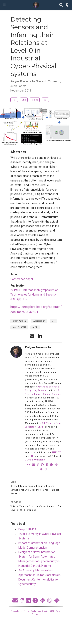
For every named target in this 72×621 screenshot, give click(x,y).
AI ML (35, 327)
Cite (24, 100)
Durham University (34, 459)
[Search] (61, 5)
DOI (45, 100)
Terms (26, 611)
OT (53, 321)
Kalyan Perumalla (22, 81)
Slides (34, 100)
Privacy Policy (16, 611)
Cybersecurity (39, 321)
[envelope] (32, 336)
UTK (54, 452)
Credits (45, 611)
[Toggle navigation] (4, 5)
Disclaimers (35, 611)
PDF (14, 100)
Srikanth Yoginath (48, 81)
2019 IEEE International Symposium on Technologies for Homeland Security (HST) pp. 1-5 (34, 294)
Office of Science (51, 394)
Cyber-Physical (19, 321)
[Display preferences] (67, 5)
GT (59, 452)
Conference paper (21, 279)
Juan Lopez (18, 86)
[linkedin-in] (40, 336)
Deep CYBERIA (19, 327)
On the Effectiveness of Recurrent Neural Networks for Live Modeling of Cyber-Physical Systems (34, 490)
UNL (32, 456)
